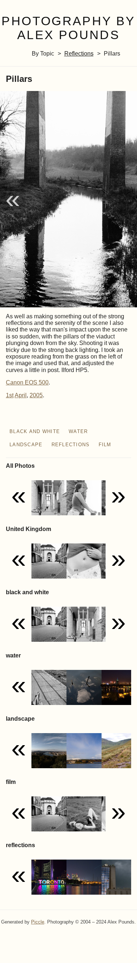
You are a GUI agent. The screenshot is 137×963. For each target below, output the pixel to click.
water (78, 431)
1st (10, 395)
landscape (26, 444)
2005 (36, 395)
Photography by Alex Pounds (68, 28)
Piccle (37, 922)
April (21, 395)
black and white (34, 431)
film (105, 444)
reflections (79, 53)
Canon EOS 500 (27, 382)
